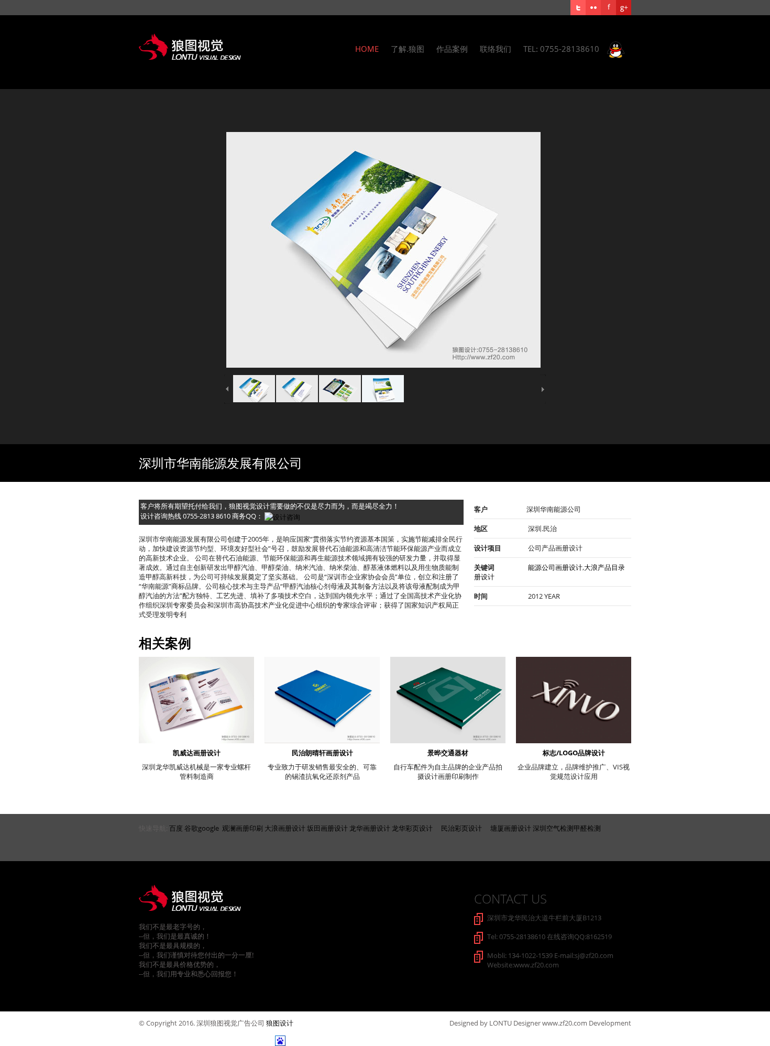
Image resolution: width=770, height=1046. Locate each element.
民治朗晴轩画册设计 (322, 752)
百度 (176, 828)
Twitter (578, 7)
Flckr (593, 7)
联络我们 (495, 48)
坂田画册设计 (327, 828)
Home (367, 48)
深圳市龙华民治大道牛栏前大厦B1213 (544, 917)
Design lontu (205, 47)
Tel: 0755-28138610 (565, 48)
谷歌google (201, 828)
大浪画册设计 (285, 828)
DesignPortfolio (205, 898)
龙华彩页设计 (412, 828)
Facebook (608, 7)
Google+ (623, 7)
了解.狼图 (407, 48)
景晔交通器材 (447, 752)
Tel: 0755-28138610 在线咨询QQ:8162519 (549, 936)
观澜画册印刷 (242, 828)
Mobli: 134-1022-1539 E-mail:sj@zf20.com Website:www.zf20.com (550, 960)
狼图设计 (279, 1023)
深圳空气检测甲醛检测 (567, 828)
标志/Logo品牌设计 (574, 752)
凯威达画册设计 (197, 752)
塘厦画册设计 (510, 828)
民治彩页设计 (461, 828)
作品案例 (452, 48)
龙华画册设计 (369, 828)
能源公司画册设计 (555, 567)
